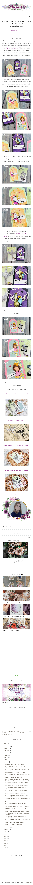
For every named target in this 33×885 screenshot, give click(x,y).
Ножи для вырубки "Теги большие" (17, 394)
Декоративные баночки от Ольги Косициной (16, 785)
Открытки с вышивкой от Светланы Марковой (17, 806)
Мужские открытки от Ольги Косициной (15, 822)
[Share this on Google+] (17, 534)
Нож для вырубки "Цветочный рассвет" (16, 470)
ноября (7, 748)
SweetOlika (29, 882)
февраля (7, 827)
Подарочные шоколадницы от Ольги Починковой (18, 811)
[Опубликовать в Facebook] (13, 534)
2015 (5, 842)
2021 (5, 831)
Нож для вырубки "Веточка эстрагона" (16, 445)
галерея (4, 733)
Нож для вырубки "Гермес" (16, 420)
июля (6, 755)
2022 (5, 745)
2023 (5, 743)
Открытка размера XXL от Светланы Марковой (17, 779)
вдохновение (15, 30)
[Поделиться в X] (15, 534)
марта (7, 762)
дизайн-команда (13, 732)
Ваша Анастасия (16, 495)
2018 (5, 836)
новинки (28, 733)
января (7, 829)
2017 (5, 838)
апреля (7, 761)
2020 (5, 833)
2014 (5, 843)
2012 (5, 847)
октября (7, 750)
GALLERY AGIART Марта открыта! (13, 826)
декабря (7, 746)
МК (15, 731)
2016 (5, 840)
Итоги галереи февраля (11, 801)
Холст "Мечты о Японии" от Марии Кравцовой (17, 781)
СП (18, 731)
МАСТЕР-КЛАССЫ (7, 731)
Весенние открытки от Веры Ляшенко (14, 764)
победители (6, 734)
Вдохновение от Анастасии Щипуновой (15, 772)
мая (6, 759)
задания (21, 733)
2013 (5, 845)
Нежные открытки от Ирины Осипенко (15, 793)
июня (6, 757)
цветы (11, 734)
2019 (5, 835)
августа (7, 754)
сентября (7, 752)
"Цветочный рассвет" (13, 48)
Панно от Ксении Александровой (13, 777)
